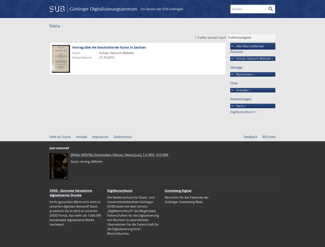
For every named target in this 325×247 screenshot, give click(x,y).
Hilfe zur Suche (60, 137)
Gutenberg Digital (178, 191)
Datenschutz (123, 137)
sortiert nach (217, 38)
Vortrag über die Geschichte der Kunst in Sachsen (109, 47)
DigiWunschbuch (243, 112)
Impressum (100, 137)
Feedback (250, 137)
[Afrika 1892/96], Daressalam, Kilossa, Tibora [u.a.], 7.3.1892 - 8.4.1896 (119, 155)
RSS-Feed (268, 137)
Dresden (240, 90)
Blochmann (242, 74)
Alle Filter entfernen (247, 46)
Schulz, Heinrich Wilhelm (251, 58)
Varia (238, 106)
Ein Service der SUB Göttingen (162, 9)
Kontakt (81, 137)
